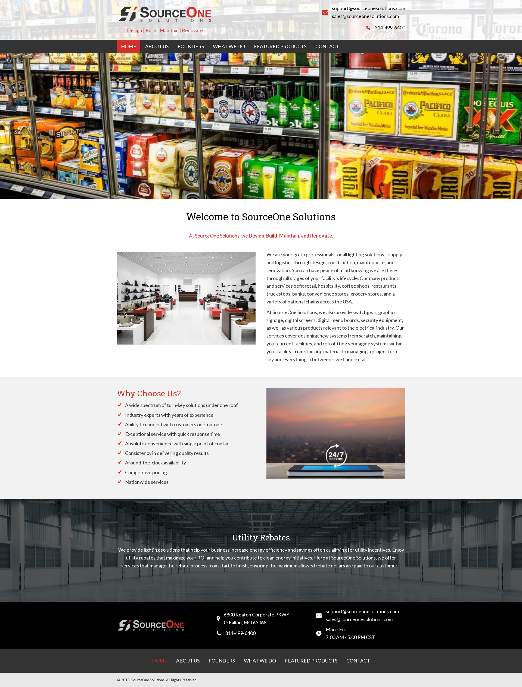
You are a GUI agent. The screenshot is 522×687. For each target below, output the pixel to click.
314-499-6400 (390, 28)
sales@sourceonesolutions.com (365, 16)
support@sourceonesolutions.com (368, 8)
